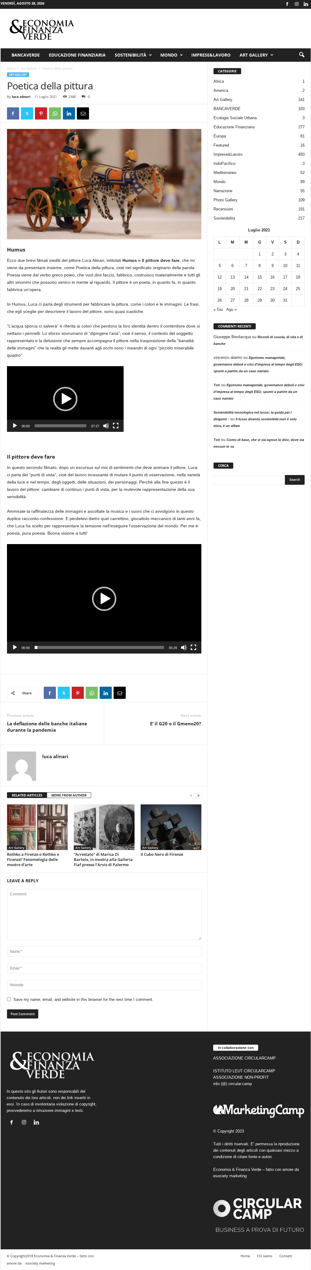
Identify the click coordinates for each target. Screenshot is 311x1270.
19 (219, 288)
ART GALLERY (254, 55)
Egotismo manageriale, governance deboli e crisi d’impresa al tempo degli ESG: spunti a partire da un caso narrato (258, 364)
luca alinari (21, 96)
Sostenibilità (130, 55)
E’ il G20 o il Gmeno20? (175, 723)
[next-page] (198, 795)
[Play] (15, 426)
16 (272, 277)
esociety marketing (230, 1176)
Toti (217, 385)
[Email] (83, 113)
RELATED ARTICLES (27, 795)
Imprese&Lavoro (211, 55)
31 (285, 300)
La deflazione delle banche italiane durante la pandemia (47, 726)
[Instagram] (296, 4)
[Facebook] (287, 4)
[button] (301, 55)
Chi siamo (264, 1256)
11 (298, 265)
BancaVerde (26, 55)
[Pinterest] (41, 113)
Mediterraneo (225, 172)
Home (11, 68)
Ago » (231, 309)
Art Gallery (29, 68)
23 (272, 288)
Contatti (285, 1256)
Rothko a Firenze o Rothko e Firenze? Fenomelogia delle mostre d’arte (33, 859)
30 (272, 300)
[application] (65, 399)
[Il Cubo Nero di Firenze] (171, 827)
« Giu (218, 309)
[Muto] (106, 426)
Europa (220, 136)
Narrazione (223, 191)
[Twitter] (27, 113)
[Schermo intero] (116, 426)
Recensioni (223, 209)
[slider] (60, 425)
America (221, 90)
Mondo (168, 55)
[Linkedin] (306, 4)
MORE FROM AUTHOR (69, 795)
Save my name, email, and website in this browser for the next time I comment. (83, 999)
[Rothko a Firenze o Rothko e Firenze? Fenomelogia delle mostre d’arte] (37, 827)
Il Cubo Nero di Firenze (162, 854)
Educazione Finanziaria (77, 55)
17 (285, 277)
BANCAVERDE (227, 108)
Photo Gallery (226, 200)
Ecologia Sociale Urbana (235, 118)
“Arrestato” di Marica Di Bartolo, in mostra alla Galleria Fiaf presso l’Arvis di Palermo (103, 859)
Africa (219, 81)
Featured (221, 145)
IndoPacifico (224, 163)
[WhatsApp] (55, 113)
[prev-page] (191, 795)
